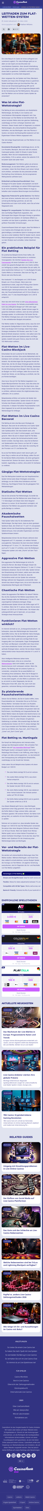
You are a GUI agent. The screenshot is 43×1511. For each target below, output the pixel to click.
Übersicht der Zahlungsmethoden (21, 1384)
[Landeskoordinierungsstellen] (37, 1481)
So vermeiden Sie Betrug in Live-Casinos (21, 1355)
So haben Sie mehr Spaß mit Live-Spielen (21, 1351)
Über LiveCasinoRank (21, 1406)
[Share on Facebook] (9, 29)
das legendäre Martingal (21, 747)
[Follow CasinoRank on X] (18, 1455)
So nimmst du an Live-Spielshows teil (21, 1362)
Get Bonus (21, 926)
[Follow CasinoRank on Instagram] (13, 1455)
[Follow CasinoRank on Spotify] (29, 1455)
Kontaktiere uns (21, 1417)
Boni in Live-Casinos (21, 1380)
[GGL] (9, 1481)
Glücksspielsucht (21, 1388)
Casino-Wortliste (21, 1377)
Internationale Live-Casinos (21, 1392)
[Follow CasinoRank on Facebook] (8, 1455)
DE (20, 1461)
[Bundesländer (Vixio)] (22, 1481)
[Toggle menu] (3, 3)
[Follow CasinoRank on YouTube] (24, 1455)
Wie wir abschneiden (21, 1414)
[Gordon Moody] (18, 1487)
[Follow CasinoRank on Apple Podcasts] (34, 1455)
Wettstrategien (7, 663)
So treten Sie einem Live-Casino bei (21, 1347)
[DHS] (30, 1481)
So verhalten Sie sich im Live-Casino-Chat (21, 1359)
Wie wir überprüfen (21, 1410)
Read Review (21, 930)
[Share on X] (4, 29)
